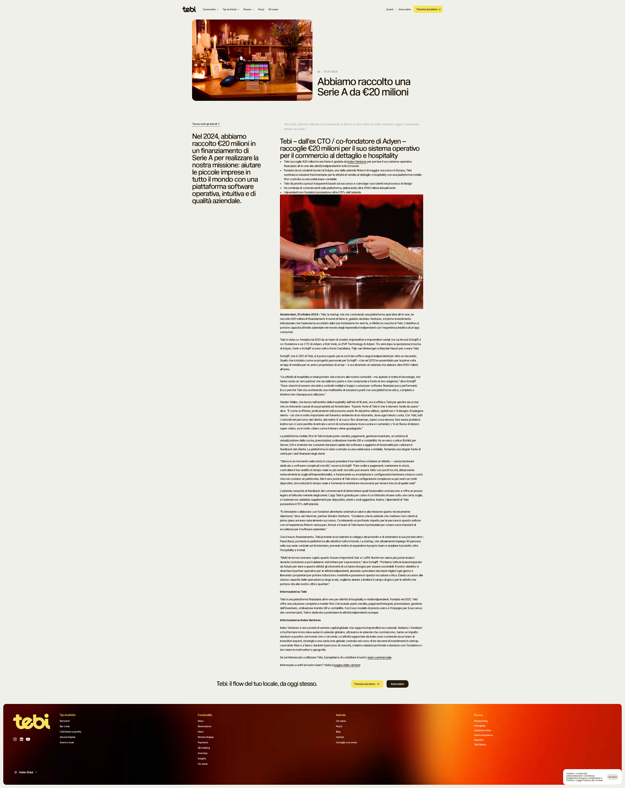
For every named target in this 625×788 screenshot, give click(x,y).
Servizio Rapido (67, 737)
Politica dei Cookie (593, 780)
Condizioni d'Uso (482, 730)
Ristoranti (65, 721)
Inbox (200, 721)
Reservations (204, 726)
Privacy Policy (481, 721)
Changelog (479, 725)
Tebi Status (480, 744)
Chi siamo (203, 763)
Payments (203, 742)
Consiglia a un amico (346, 742)
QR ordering (204, 747)
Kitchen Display (206, 737)
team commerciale (379, 657)
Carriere (340, 737)
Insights (202, 758)
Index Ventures (356, 161)
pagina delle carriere (347, 665)
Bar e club (65, 726)
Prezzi (339, 726)
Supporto (478, 739)
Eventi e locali (67, 742)
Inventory (202, 753)
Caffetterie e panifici (70, 731)
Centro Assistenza (483, 735)
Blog (338, 731)
